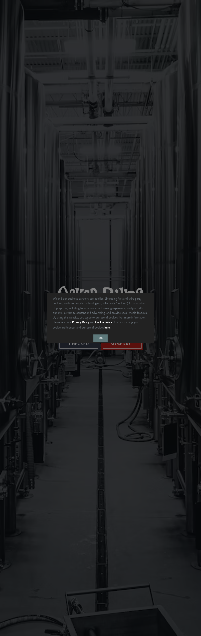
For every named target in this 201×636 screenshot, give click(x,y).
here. (107, 327)
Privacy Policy (80, 322)
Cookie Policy (103, 322)
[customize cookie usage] (115, 328)
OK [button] (101, 338)
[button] (112, 327)
